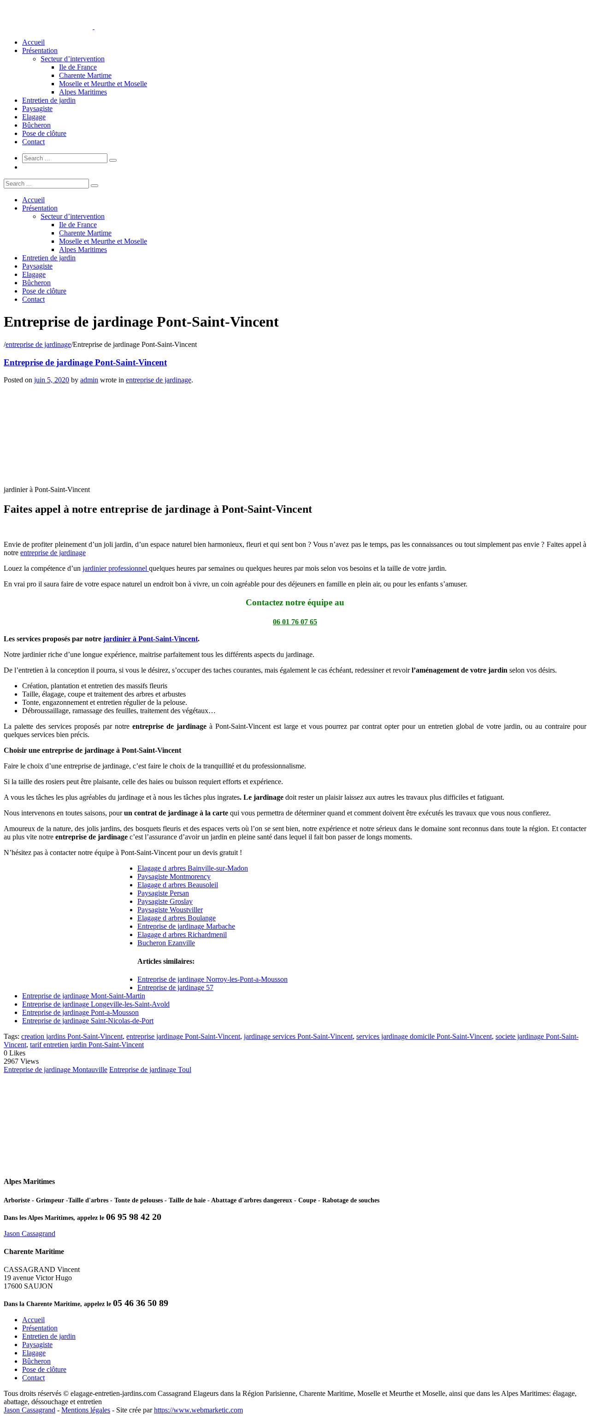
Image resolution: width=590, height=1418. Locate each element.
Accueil (33, 42)
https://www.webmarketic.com (198, 1410)
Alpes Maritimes (83, 92)
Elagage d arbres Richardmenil (182, 934)
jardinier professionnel (116, 568)
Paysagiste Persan (163, 893)
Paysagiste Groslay (165, 901)
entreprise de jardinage (38, 344)
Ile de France (78, 67)
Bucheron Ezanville (166, 943)
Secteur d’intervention (73, 59)
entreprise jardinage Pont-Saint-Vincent (183, 1036)
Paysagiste (37, 108)
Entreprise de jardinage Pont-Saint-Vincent (85, 362)
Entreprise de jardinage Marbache (186, 926)
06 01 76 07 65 (295, 622)
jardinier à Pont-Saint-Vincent (150, 639)
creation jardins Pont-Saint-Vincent (72, 1036)
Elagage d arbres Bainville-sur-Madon (192, 868)
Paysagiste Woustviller (170, 910)
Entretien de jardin (49, 100)
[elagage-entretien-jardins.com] (93, 26)
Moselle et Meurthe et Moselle (103, 84)
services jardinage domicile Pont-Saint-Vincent (424, 1036)
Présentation (40, 50)
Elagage (34, 117)
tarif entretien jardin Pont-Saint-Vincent (87, 1045)
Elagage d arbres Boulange (176, 918)
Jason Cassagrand (29, 1233)
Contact (33, 142)
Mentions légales (85, 1410)
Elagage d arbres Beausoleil (177, 885)
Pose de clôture (44, 133)
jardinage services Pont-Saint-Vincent (298, 1036)
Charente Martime (85, 75)
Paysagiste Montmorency (174, 876)
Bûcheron (36, 125)
